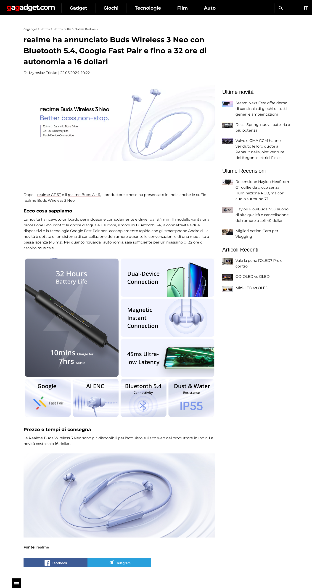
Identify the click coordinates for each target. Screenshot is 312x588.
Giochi (111, 8)
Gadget (78, 8)
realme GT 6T (49, 195)
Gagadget (30, 6)
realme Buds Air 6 (84, 195)
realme (42, 547)
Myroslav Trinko (43, 73)
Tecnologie (148, 8)
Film (182, 8)
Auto (210, 8)
